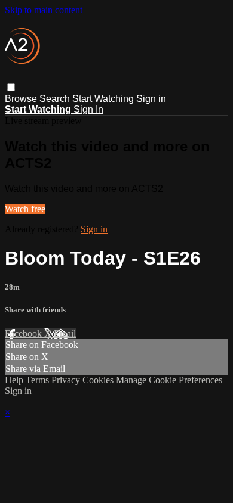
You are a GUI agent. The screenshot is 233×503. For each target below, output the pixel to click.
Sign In (88, 109)
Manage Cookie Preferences (169, 380)
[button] (11, 87)
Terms (38, 380)
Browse (22, 99)
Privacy (66, 380)
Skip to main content (43, 10)
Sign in (151, 99)
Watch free (25, 209)
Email (65, 333)
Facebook (24, 333)
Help (15, 380)
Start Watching (104, 99)
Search (55, 99)
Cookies (99, 380)
